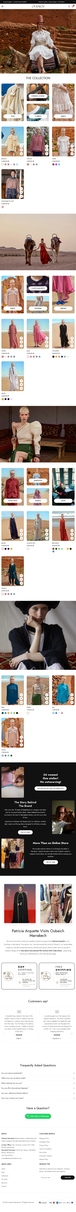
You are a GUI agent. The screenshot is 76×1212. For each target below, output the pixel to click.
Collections (4, 1176)
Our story (4, 1179)
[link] (63, 817)
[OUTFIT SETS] (12, 487)
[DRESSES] (63, 294)
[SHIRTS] (12, 294)
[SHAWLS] (38, 497)
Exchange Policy (44, 1142)
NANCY (4, 588)
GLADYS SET (31, 543)
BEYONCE (55, 543)
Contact (3, 1186)
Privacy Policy (43, 1145)
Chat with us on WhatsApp (39, 1116)
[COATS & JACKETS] (38, 284)
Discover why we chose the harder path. (51, 788)
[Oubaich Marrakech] (38, 6)
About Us (4, 1183)
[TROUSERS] (38, 304)
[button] (33, 70)
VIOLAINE (55, 351)
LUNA (54, 159)
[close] (74, 1)
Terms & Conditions (45, 1149)
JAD (53, 707)
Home (3, 1169)
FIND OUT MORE (25, 832)
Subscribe (68, 1177)
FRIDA (29, 707)
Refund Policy (43, 1159)
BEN (2, 707)
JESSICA (4, 159)
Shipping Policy (44, 1138)
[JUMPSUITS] (38, 476)
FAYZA (3, 750)
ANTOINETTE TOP (7, 201)
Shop (3, 1172)
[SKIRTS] (63, 102)
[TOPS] (12, 102)
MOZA (3, 543)
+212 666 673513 (7, 1155)
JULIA (28, 351)
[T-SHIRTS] (38, 112)
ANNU (3, 351)
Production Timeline (45, 1156)
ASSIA (3, 394)
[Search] (69, 6)
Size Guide (42, 1152)
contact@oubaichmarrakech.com (11, 1158)
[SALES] (63, 487)
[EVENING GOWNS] (38, 92)
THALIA (29, 159)
